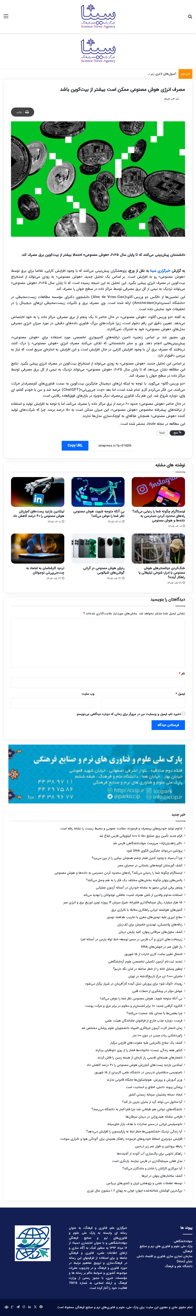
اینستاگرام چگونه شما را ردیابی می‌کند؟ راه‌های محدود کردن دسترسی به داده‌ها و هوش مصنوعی (158, 516)
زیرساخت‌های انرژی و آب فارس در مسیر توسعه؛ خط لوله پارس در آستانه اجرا (131, 939)
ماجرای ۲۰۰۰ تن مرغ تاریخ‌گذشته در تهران (155, 976)
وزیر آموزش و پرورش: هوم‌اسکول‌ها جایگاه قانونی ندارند (144, 1079)
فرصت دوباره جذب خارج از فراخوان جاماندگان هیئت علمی (143, 1020)
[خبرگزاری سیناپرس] (98, 16)
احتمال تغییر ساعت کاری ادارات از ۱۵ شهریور (153, 954)
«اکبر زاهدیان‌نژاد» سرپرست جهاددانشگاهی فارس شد (147, 843)
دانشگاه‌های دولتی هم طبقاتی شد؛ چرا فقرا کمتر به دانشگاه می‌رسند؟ (137, 1109)
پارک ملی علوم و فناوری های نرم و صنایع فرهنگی (166, 1249)
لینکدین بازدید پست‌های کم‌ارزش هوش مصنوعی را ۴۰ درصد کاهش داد (38, 514)
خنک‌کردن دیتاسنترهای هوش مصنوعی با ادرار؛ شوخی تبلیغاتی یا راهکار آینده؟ (162, 572)
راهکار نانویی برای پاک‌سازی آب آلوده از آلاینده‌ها (149, 1153)
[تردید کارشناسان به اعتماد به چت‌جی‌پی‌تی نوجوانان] (37, 549)
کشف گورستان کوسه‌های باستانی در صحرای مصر (150, 865)
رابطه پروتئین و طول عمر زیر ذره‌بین (158, 1146)
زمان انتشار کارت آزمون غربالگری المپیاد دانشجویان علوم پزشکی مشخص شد (131, 1028)
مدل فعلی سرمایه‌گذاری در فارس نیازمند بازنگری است (147, 1161)
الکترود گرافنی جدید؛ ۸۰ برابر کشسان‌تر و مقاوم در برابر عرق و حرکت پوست (133, 1005)
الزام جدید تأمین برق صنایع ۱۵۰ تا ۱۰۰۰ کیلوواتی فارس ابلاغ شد (140, 835)
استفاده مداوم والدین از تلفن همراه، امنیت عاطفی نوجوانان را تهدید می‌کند (132, 895)
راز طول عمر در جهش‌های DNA (161, 946)
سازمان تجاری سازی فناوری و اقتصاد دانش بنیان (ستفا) (164, 1259)
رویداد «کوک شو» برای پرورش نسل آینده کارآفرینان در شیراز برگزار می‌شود (133, 983)
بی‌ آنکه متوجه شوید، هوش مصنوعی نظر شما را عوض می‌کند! (99, 514)
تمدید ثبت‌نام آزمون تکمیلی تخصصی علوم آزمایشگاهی (145, 961)
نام (182, 673)
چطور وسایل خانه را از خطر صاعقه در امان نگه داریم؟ (147, 969)
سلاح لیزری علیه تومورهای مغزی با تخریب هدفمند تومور (144, 917)
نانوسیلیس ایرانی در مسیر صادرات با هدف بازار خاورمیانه (144, 1124)
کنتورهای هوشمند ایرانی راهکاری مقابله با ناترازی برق (146, 909)
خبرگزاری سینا (160, 271)
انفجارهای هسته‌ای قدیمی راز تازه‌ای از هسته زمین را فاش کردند (139, 1057)
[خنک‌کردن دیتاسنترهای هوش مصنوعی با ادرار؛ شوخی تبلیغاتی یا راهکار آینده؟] (158, 549)
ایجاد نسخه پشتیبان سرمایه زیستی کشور (155, 1094)
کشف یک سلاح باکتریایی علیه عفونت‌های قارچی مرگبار (146, 1042)
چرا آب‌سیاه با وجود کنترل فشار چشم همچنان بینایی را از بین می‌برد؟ (137, 858)
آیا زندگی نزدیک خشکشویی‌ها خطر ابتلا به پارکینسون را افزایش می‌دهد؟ (134, 1131)
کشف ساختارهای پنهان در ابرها (162, 1175)
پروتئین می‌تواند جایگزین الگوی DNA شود (154, 850)
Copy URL (75, 445)
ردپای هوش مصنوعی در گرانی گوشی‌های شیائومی (104, 570)
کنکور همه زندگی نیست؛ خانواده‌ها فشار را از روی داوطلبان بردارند (138, 1050)
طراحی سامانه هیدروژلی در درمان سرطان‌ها (154, 1116)
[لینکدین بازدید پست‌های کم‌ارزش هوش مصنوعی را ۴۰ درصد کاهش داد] (37, 492)
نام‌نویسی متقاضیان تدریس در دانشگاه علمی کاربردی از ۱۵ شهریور (138, 1072)
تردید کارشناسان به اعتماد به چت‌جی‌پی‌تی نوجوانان (45, 570)
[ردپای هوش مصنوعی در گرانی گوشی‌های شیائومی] (98, 549)
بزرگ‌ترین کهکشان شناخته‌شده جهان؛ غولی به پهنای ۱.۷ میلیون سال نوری (134, 1190)
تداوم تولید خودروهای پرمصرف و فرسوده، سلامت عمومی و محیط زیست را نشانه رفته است (121, 828)
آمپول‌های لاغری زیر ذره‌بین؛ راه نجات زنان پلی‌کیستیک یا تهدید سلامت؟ (129, 73)
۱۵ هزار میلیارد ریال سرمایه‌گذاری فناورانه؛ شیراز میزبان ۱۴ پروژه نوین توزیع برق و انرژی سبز (123, 902)
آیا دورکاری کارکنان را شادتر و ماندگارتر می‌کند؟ (152, 1168)
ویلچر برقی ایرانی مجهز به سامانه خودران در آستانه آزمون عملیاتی (139, 887)
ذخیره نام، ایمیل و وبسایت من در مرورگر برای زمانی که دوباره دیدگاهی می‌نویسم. (128, 714)
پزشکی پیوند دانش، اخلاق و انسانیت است (154, 1087)
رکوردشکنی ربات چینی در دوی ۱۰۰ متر (157, 1035)
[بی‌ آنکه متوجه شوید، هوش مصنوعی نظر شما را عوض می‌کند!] (98, 492)
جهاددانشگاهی (183, 1241)
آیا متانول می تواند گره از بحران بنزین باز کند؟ (152, 1102)
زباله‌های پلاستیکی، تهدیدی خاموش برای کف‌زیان (149, 924)
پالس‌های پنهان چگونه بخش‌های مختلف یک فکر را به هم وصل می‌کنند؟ (134, 880)
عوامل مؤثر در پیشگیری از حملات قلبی (157, 991)
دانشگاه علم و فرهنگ (178, 1266)
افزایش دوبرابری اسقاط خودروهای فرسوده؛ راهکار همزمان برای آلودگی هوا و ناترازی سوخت (121, 1138)
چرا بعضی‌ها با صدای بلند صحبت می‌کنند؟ (154, 1013)
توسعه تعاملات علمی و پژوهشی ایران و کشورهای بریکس (144, 1183)
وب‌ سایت (88, 693)
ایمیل (180, 693)
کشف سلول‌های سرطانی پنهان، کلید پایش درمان (150, 932)
